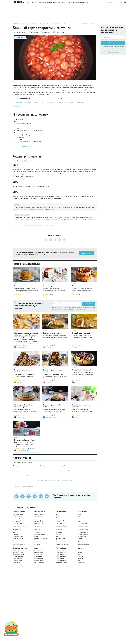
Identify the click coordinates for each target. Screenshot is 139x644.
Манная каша (38, 556)
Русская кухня (17, 551)
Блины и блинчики (18, 536)
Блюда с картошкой (18, 516)
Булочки (58, 534)
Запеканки (16, 540)
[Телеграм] (16, 496)
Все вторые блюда (83, 526)
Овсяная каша (38, 552)
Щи (57, 514)
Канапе (36, 536)
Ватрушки (59, 532)
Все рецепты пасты (83, 544)
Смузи (79, 560)
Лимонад (80, 556)
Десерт (36, 102)
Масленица (17, 107)
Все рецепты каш (39, 562)
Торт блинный (50, 102)
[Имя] (33, 470)
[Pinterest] (35, 496)
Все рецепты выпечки (62, 544)
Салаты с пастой (82, 540)
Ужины (15, 542)
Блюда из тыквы (17, 523)
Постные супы (60, 554)
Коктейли (80, 551)
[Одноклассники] (28, 496)
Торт (42, 102)
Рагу (79, 522)
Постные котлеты (61, 560)
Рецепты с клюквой (18, 522)
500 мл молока (18, 119)
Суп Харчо (59, 523)
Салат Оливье (38, 516)
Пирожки (58, 540)
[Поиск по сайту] (114, 2)
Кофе (79, 554)
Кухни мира (16, 562)
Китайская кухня (18, 556)
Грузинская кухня (18, 552)
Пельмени (80, 518)
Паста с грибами (82, 536)
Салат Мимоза (38, 522)
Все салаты (37, 526)
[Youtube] (41, 496)
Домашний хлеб (60, 538)
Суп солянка (59, 522)
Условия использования (81, 309)
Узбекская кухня (17, 558)
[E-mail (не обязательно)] (76, 470)
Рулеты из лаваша (39, 534)
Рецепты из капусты (18, 514)
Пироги (58, 542)
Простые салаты (39, 514)
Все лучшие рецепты (19, 544)
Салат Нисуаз (38, 520)
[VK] (22, 496)
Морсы (80, 552)
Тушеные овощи (82, 523)
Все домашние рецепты (20, 526)
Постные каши (60, 558)
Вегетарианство (82, 102)
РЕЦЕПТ (45, 330)
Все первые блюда (61, 526)
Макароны (81, 542)
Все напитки (81, 562)
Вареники (80, 520)
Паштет (36, 540)
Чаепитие (28, 102)
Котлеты (80, 514)
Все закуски (37, 544)
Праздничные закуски (40, 538)
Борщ (57, 516)
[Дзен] (47, 496)
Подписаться (89, 304)
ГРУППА (16, 283)
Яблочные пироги (18, 520)
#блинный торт (17, 228)
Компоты (80, 558)
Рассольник (59, 518)
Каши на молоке (39, 560)
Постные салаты (60, 551)
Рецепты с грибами (18, 518)
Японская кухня (17, 560)
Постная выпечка (61, 556)
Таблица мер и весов (26, 146)
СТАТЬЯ (16, 330)
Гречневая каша (39, 551)
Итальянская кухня (18, 554)
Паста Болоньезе (83, 534)
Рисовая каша (38, 554)
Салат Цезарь (38, 518)
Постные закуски (61, 552)
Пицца (15, 532)
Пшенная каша (38, 558)
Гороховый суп (60, 520)
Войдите (44, 466)
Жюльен (36, 532)
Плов (79, 516)
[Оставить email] (67, 304)
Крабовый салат (39, 523)
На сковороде (18, 102)
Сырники (15, 534)
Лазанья (80, 538)
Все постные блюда (61, 562)
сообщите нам (50, 225)
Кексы (57, 536)
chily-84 (84, 24)
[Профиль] (125, 2)
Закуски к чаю (38, 542)
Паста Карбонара (83, 532)
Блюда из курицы (18, 538)
